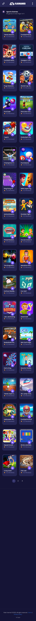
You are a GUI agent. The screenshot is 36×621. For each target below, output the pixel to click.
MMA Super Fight (27, 189)
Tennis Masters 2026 (11, 35)
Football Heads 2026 (11, 60)
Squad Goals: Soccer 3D (12, 445)
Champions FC (9, 163)
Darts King (7, 368)
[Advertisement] (18, 512)
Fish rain (24, 471)
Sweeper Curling (26, 60)
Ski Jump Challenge (28, 394)
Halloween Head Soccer (12, 419)
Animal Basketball (10, 214)
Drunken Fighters (27, 214)
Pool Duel (7, 112)
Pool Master (25, 163)
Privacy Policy (18, 614)
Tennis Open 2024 (10, 394)
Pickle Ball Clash (26, 137)
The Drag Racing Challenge (13, 265)
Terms (30, 612)
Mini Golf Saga (26, 342)
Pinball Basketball (10, 240)
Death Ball (24, 317)
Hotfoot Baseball (10, 291)
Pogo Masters (9, 86)
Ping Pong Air (8, 189)
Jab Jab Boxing (9, 317)
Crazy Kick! (8, 471)
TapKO (6, 137)
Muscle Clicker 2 (26, 368)
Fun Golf (24, 291)
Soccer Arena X (26, 240)
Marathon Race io (27, 265)
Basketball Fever (10, 342)
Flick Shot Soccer (27, 112)
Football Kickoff (26, 419)
